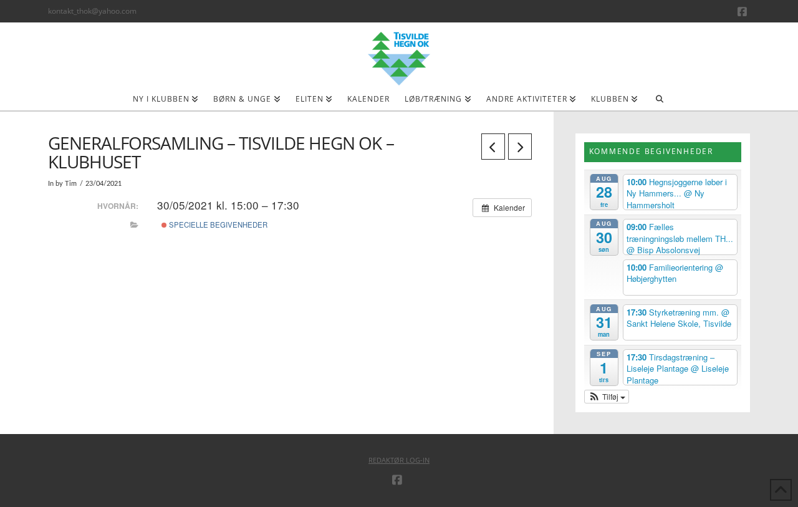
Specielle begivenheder (217, 224)
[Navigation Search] (659, 102)
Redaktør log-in (399, 460)
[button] (607, 396)
